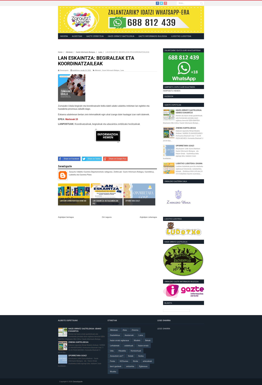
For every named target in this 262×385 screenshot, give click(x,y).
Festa (112, 361)
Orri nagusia (106, 217)
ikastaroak (129, 335)
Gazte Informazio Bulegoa (110, 70)
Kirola (135, 361)
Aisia (125, 330)
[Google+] (165, 3)
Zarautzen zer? (116, 356)
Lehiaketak (114, 345)
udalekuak (128, 345)
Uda (112, 351)
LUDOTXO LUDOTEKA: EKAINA (189, 163)
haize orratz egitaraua (119, 340)
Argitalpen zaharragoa (148, 217)
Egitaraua (143, 366)
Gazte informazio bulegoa (153, 36)
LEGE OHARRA (163, 329)
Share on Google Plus (117, 159)
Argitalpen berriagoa (66, 217)
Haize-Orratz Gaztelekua (121, 36)
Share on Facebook (71, 159)
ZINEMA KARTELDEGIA (186, 128)
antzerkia (130, 366)
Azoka (141, 356)
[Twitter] (161, 3)
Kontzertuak (136, 351)
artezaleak (147, 361)
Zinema (135, 330)
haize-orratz (143, 345)
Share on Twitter (94, 159)
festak (130, 356)
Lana (122, 70)
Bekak (148, 340)
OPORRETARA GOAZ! (185, 146)
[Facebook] (157, 3)
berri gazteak (115, 366)
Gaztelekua (115, 335)
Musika (113, 371)
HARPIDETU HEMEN (171, 91)
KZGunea (124, 361)
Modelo (137, 340)
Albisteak (98, 70)
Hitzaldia (122, 351)
